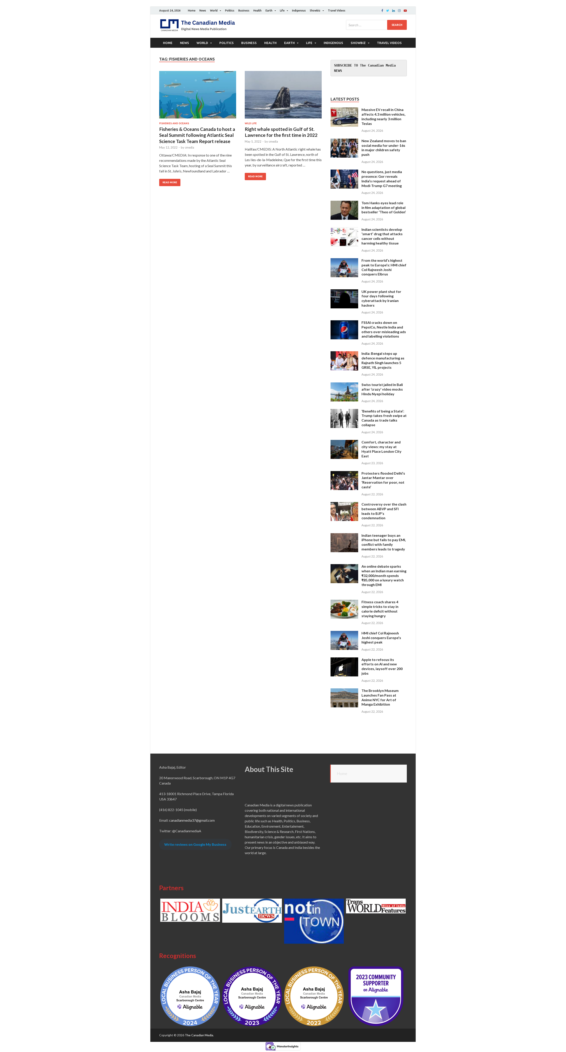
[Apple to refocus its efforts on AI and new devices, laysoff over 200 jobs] (344, 660)
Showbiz (315, 10)
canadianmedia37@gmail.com (192, 820)
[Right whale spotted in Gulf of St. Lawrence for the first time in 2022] (283, 96)
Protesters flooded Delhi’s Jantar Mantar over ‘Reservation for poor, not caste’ (383, 480)
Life (282, 10)
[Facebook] (382, 11)
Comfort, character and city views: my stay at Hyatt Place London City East (381, 449)
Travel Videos (336, 10)
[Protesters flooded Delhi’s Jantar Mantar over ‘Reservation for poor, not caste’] (344, 474)
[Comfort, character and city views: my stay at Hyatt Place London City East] (344, 442)
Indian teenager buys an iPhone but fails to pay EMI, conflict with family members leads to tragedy (383, 542)
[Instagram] (399, 11)
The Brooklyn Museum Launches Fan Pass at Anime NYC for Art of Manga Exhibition (380, 697)
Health (257, 10)
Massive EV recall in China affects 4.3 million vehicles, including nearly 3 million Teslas (383, 116)
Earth (269, 10)
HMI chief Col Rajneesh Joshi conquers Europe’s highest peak (381, 637)
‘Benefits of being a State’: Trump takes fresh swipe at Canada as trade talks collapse (384, 418)
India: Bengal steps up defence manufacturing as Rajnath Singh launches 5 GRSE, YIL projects (382, 360)
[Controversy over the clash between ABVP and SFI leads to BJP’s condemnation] (344, 504)
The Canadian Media (199, 1035)
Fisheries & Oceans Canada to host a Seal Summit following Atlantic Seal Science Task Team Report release (197, 135)
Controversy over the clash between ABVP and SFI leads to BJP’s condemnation (383, 511)
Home (191, 10)
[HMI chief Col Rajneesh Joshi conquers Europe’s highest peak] (344, 633)
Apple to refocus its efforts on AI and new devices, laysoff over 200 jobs (382, 666)
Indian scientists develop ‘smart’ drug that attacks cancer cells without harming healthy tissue (382, 236)
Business (243, 10)
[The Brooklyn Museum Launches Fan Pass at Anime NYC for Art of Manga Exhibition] (344, 691)
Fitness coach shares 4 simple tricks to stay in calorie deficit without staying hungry (379, 609)
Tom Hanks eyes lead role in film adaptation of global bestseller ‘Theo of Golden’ (383, 207)
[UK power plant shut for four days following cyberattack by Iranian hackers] (344, 292)
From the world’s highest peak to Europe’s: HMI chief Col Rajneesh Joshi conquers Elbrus (383, 267)
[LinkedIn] (393, 11)
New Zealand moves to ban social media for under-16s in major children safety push (383, 148)
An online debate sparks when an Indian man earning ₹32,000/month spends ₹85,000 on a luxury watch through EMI (383, 575)
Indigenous (299, 10)
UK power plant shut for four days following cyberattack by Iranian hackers (381, 298)
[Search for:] (376, 25)
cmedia (189, 147)
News (202, 10)
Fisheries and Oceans (174, 123)
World (214, 10)
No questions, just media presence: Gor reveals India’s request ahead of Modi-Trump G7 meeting (381, 178)
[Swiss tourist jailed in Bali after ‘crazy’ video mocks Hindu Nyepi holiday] (344, 385)
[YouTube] (405, 11)
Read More (170, 182)
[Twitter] (387, 11)
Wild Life (251, 123)
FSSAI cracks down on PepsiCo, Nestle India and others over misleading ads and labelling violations (383, 329)
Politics (229, 10)
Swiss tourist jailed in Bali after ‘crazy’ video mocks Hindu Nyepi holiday (382, 389)
